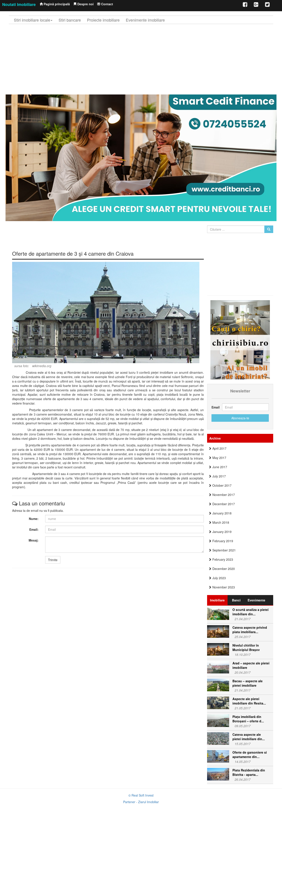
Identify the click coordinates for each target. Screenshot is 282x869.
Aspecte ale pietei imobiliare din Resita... (249, 701)
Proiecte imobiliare (103, 20)
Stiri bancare (70, 20)
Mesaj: (34, 540)
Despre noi (85, 4)
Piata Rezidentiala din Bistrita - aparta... (248, 772)
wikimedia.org (41, 366)
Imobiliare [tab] (217, 600)
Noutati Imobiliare (19, 4)
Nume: (34, 518)
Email (215, 407)
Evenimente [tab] (256, 600)
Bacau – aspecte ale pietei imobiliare (247, 683)
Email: (34, 529)
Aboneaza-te (240, 418)
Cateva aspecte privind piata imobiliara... (249, 629)
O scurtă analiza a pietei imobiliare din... (250, 611)
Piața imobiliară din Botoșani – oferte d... (248, 718)
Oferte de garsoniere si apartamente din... (249, 754)
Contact (106, 4)
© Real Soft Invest (141, 795)
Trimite (53, 560)
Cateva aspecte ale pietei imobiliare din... (248, 736)
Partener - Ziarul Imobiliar (141, 802)
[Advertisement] (141, 59)
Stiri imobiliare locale (32, 20)
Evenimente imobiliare (145, 20)
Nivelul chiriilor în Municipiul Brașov (246, 647)
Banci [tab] (236, 600)
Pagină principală (56, 4)
